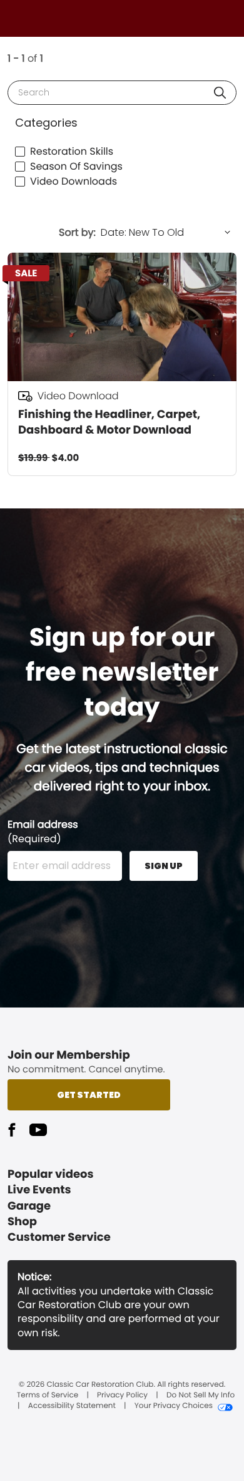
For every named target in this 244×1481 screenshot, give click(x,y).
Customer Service (59, 1237)
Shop (22, 1222)
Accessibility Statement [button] (72, 1406)
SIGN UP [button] (164, 866)
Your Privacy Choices (174, 1406)
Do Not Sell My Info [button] (200, 1396)
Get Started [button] (89, 1095)
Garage (29, 1206)
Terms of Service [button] (47, 1396)
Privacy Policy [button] (122, 1396)
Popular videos (51, 1174)
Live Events (39, 1190)
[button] (220, 93)
